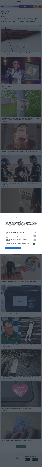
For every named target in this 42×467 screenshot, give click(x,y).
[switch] (34, 232)
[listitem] (21, 229)
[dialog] (21, 233)
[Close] (40, 215)
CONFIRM (13, 248)
